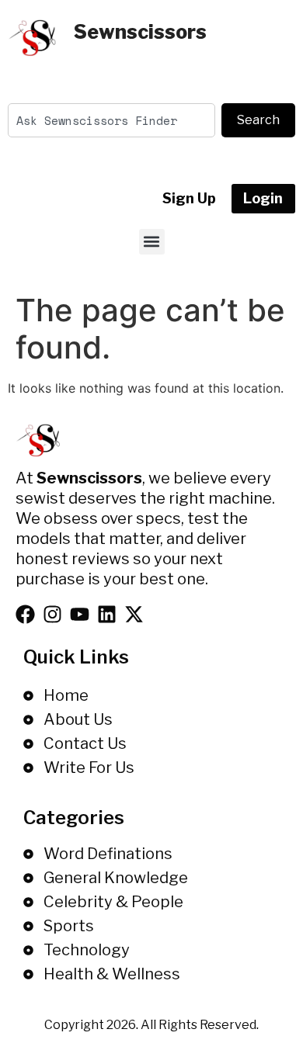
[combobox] (111, 120)
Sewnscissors (140, 31)
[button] (152, 242)
